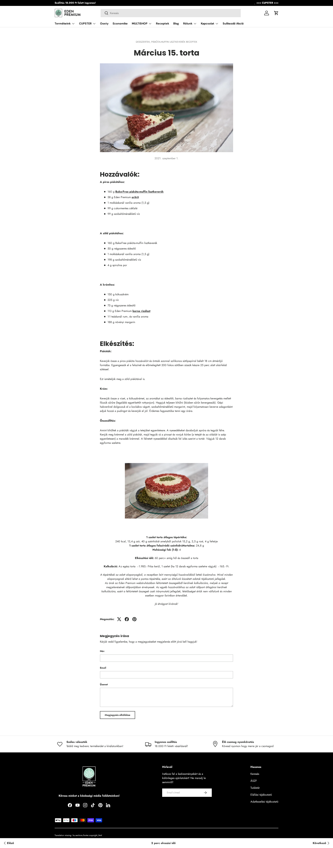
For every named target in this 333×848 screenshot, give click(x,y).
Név (102, 651)
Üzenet (104, 684)
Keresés (254, 774)
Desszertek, (143, 42)
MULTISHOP (139, 23)
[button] (276, 13)
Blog (176, 23)
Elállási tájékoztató (261, 795)
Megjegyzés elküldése (117, 715)
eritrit (135, 197)
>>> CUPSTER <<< (267, 3)
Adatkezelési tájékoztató (264, 802)
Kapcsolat (207, 23)
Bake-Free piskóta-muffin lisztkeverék (139, 192)
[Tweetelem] (119, 619)
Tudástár (255, 788)
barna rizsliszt (141, 311)
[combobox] (171, 13)
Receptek (162, 23)
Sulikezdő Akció (233, 23)
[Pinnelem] (134, 619)
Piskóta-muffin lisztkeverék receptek (174, 42)
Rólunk (187, 23)
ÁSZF (253, 781)
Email (103, 667)
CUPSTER (85, 23)
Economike (120, 23)
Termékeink (63, 23)
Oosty (104, 23)
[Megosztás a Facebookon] (127, 619)
